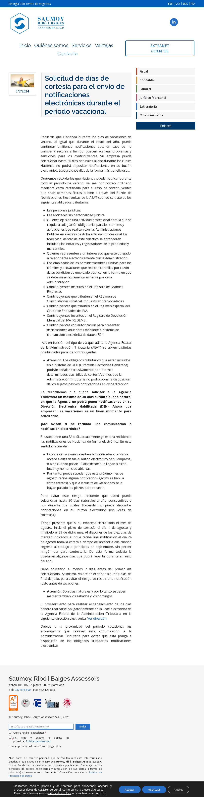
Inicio (25, 45)
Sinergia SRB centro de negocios (30, 4)
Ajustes (178, 789)
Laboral (145, 89)
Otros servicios (151, 115)
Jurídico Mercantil (153, 97)
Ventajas (104, 45)
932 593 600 (23, 690)
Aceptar (130, 789)
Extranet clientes (159, 48)
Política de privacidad (38, 741)
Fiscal (144, 71)
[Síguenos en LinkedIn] (174, 22)
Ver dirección (97, 618)
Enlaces (165, 126)
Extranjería (148, 106)
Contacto (67, 53)
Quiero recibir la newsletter (29, 732)
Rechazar (154, 789)
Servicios (81, 45)
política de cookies (59, 793)
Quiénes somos (51, 45)
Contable (147, 80)
